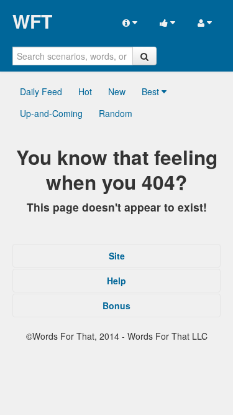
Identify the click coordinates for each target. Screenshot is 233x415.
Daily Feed (41, 91)
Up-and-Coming (51, 113)
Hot (85, 91)
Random (115, 113)
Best (152, 91)
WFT (32, 21)
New (117, 91)
